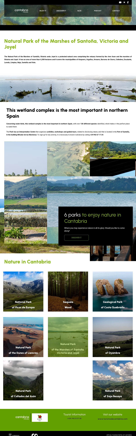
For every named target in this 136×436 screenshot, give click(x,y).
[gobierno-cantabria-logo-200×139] (14, 434)
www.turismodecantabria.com (113, 419)
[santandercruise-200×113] (35, 434)
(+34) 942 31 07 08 (74, 418)
